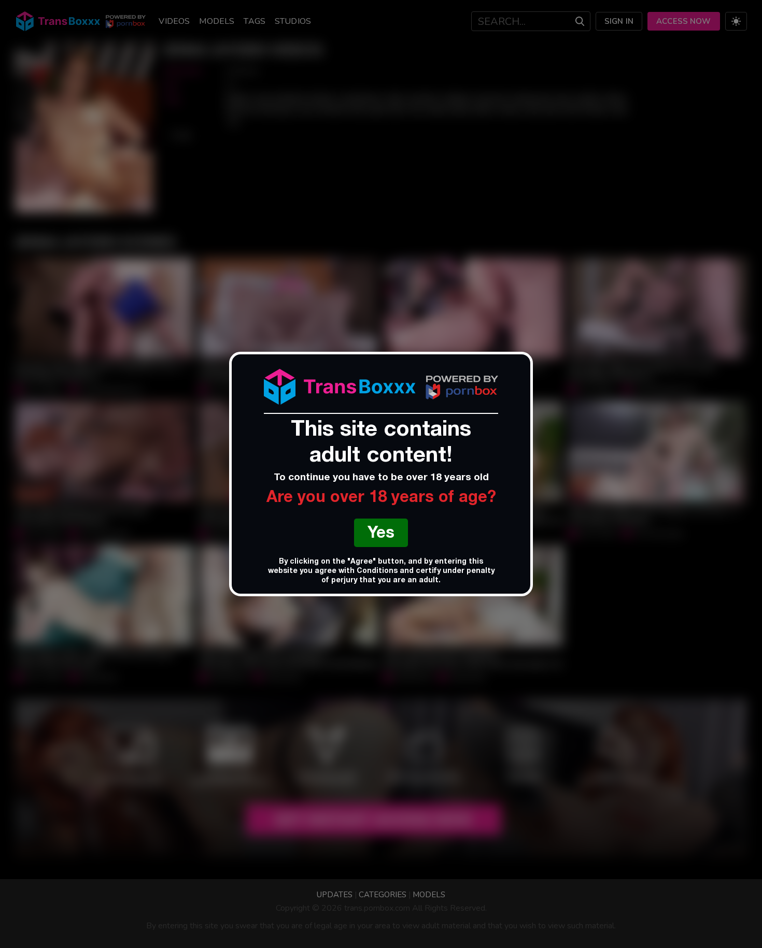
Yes (381, 534)
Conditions (377, 571)
